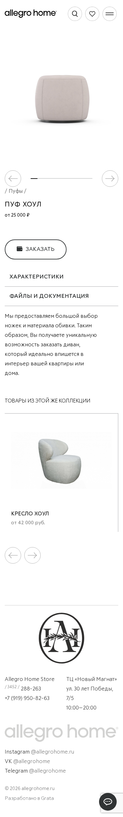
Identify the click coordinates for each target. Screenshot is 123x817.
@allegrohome (31, 761)
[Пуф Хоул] (61, 98)
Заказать (39, 249)
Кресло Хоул (30, 514)
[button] (110, 178)
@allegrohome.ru (52, 752)
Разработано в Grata (29, 798)
